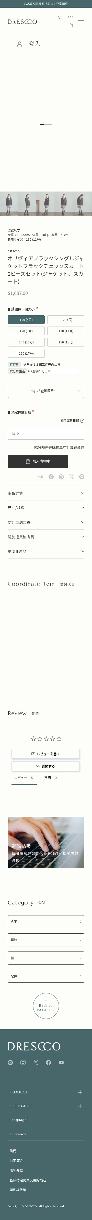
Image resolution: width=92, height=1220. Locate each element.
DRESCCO (14, 251)
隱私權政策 (18, 1189)
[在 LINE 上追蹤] (10, 1062)
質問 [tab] (47, 777)
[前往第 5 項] (82, 204)
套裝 (13, 940)
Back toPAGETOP (46, 1007)
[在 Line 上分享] (81, 476)
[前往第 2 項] (27, 204)
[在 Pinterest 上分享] (61, 476)
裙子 (13, 921)
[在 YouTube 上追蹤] (61, 1062)
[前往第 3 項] (45, 204)
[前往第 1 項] (9, 204)
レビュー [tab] (20, 777)
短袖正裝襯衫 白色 (62, 659)
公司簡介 (16, 1160)
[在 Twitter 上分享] (71, 476)
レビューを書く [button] (48, 754)
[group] (46, 842)
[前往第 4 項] (63, 204)
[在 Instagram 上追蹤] (23, 1062)
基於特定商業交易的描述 (28, 1180)
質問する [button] (48, 766)
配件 (13, 976)
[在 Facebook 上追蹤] (48, 1062)
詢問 (13, 1150)
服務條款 (16, 1170)
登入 (35, 43)
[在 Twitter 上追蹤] (35, 1062)
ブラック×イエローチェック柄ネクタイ (28, 662)
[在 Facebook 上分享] (51, 476)
